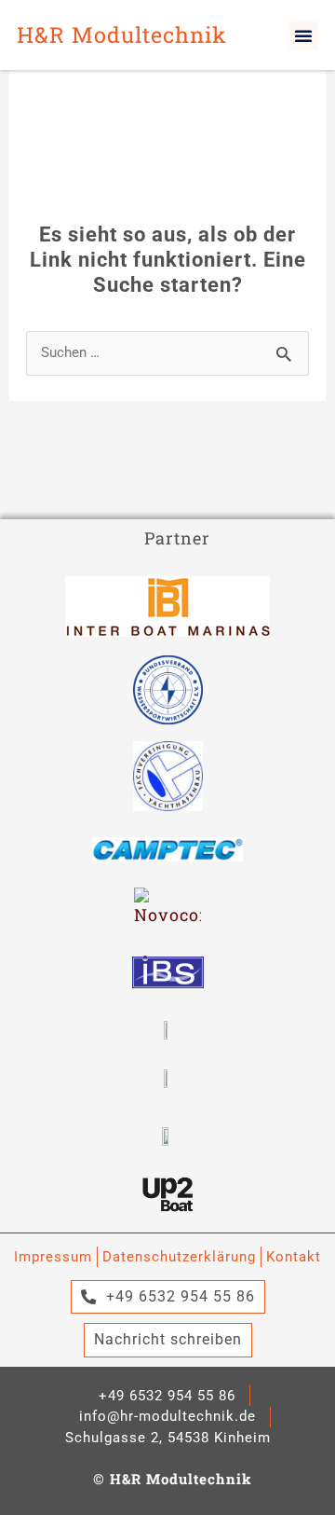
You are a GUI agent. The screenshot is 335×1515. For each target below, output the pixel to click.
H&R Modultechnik (122, 34)
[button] (303, 35)
